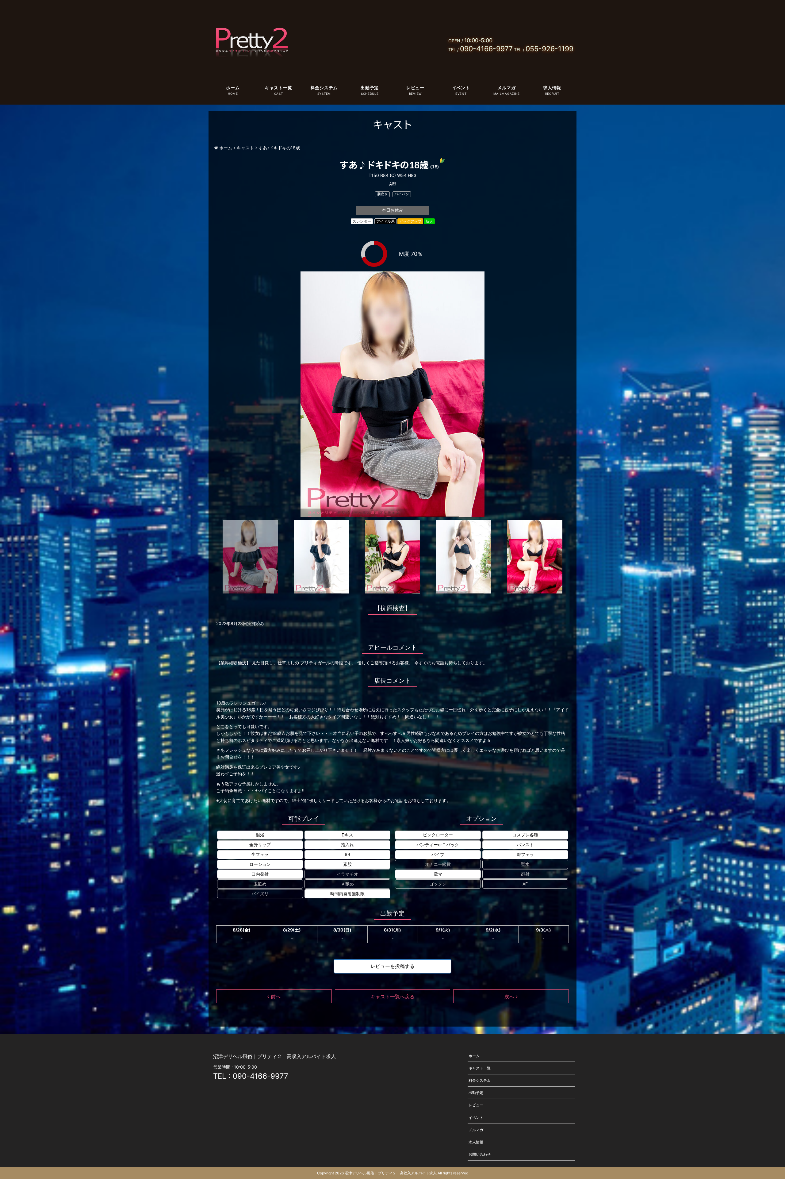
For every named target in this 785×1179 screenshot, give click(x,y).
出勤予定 (370, 87)
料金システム (324, 87)
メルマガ (506, 87)
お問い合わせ (480, 1154)
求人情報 (552, 87)
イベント (461, 87)
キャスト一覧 (278, 87)
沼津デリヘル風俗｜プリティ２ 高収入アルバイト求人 (391, 1173)
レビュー (415, 87)
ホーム (232, 87)
